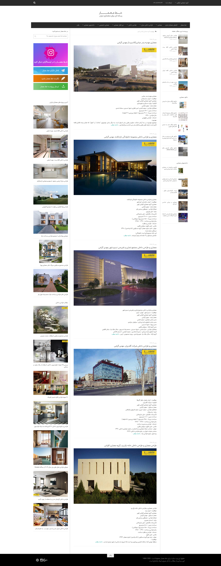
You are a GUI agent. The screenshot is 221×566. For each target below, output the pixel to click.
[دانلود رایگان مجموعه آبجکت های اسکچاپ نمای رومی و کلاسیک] (183, 116)
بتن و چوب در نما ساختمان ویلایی (169, 83)
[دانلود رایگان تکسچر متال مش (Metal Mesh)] (183, 151)
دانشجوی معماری (89, 25)
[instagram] (41, 560)
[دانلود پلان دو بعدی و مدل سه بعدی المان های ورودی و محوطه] (183, 140)
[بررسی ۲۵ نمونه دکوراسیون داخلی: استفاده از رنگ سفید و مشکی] (50, 351)
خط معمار (184, 25)
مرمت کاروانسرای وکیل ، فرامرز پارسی (169, 191)
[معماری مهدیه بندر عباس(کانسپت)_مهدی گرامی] (115, 68)
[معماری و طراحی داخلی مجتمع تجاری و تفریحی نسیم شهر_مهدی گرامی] (115, 278)
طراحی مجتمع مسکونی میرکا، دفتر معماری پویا (54, 265)
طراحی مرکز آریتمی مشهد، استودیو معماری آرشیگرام (52, 181)
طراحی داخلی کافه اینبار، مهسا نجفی (57, 131)
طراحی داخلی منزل (147, 25)
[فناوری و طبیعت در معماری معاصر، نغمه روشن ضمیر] (183, 171)
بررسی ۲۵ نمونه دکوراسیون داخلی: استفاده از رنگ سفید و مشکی (50, 366)
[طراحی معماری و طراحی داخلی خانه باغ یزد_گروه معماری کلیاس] (115, 476)
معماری (160, 25)
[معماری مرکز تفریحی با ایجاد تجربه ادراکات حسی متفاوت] (183, 217)
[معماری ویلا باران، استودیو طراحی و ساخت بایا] (50, 222)
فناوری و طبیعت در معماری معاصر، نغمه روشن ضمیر (169, 168)
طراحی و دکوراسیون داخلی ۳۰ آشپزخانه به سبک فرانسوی (51, 426)
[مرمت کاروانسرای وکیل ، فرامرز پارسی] (183, 194)
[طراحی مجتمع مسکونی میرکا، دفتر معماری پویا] (50, 251)
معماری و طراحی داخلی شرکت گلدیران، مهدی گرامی (135, 346)
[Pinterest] (37, 560)
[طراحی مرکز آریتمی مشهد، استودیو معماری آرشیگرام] (50, 171)
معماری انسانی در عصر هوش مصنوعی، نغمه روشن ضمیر (169, 180)
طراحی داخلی (132, 25)
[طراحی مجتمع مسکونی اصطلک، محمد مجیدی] (50, 320)
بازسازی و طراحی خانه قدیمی (169, 59)
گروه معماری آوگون (182, 3)
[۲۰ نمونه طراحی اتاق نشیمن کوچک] (50, 383)
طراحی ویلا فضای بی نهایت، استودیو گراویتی (55, 207)
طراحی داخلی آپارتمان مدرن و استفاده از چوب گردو (53, 499)
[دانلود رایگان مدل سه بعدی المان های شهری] (183, 128)
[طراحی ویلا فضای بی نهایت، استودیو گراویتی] (50, 194)
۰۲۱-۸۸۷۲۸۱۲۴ (158, 3)
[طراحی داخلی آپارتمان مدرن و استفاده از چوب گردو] (50, 484)
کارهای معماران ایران (171, 25)
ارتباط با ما (169, 3)
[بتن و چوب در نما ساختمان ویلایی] (183, 85)
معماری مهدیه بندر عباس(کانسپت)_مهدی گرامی (137, 42)
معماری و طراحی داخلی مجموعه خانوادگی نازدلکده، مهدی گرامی (130, 137)
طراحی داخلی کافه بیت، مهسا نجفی (57, 160)
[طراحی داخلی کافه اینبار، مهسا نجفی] (50, 117)
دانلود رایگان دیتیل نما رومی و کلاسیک (169, 102)
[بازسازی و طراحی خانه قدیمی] (183, 62)
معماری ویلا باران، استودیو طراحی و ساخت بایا (54, 236)
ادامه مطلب (114, 125)
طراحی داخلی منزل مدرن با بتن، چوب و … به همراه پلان (51, 528)
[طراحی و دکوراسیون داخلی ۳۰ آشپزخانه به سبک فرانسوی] (50, 412)
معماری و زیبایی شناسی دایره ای (169, 203)
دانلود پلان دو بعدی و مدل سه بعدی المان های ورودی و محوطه (169, 138)
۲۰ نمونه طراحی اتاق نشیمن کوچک (57, 397)
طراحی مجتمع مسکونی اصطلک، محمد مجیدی (54, 336)
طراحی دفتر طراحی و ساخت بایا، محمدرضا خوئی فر (53, 294)
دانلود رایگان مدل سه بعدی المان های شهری (169, 125)
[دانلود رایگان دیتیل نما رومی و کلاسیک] (183, 105)
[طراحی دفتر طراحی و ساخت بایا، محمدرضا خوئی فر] (50, 280)
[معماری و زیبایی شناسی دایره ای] (183, 205)
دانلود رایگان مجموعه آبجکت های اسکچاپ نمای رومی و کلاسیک (169, 115)
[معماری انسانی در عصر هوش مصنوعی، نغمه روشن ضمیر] (183, 182)
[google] (45, 560)
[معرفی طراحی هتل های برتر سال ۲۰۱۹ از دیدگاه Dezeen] (50, 447)
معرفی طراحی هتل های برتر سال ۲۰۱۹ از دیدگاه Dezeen (51, 467)
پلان (78, 25)
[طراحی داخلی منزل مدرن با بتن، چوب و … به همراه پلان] (50, 514)
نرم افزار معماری (119, 25)
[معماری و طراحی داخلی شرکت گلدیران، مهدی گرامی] (115, 372)
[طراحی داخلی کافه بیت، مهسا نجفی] (50, 146)
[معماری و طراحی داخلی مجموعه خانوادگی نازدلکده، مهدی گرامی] (115, 167)
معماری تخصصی (104, 25)
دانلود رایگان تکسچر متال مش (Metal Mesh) (169, 149)
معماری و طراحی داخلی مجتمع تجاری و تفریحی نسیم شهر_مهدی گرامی (127, 247)
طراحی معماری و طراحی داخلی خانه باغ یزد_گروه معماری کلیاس (130, 445)
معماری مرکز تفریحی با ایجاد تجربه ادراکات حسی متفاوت (169, 215)
